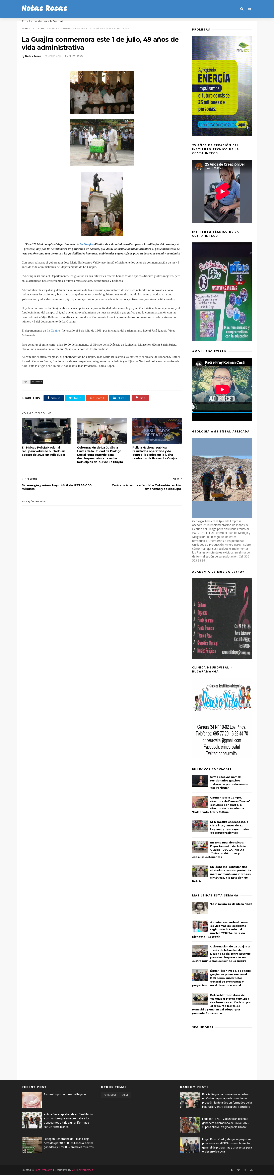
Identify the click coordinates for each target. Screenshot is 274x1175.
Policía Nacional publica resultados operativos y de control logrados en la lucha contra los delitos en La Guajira (154, 453)
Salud (125, 1095)
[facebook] (232, 1170)
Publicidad (110, 1095)
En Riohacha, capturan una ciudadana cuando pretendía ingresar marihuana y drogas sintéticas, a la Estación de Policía (221, 874)
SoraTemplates (43, 1170)
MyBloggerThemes (82, 1170)
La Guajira (38, 28)
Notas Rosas (44, 9)
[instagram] (245, 1170)
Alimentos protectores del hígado (65, 1094)
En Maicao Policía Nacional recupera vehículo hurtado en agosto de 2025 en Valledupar (43, 451)
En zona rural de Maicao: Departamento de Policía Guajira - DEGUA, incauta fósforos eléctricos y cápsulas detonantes (219, 850)
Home (25, 28)
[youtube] (251, 1170)
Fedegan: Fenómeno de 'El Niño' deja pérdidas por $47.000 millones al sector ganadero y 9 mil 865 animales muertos (69, 1143)
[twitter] (238, 1170)
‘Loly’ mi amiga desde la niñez (231, 903)
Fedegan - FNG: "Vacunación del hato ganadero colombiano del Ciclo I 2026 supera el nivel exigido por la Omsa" (225, 1123)
